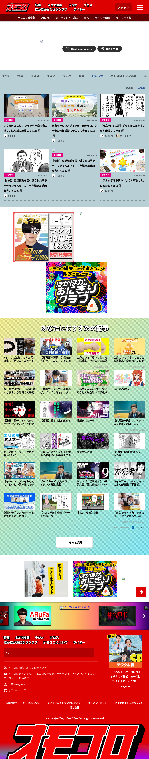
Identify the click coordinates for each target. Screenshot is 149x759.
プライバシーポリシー (98, 702)
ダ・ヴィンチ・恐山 (66, 17)
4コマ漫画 (22, 637)
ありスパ (77, 673)
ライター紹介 (102, 17)
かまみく (90, 673)
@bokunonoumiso (81, 48)
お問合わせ (12, 702)
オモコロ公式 (16, 667)
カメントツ (125, 135)
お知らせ (97, 76)
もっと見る (75, 542)
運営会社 (74, 707)
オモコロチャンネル (123, 76)
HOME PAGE (111, 48)
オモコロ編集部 (26, 17)
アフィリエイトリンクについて (63, 702)
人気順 (141, 88)
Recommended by (122, 527)
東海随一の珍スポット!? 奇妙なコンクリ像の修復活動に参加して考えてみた (74, 128)
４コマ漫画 (54, 5)
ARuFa (45, 17)
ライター (79, 9)
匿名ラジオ (63, 673)
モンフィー (10, 678)
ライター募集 (123, 17)
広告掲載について (32, 702)
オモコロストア (17, 690)
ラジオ (73, 5)
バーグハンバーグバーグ (67, 718)
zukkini (12, 135)
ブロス (88, 5)
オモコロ (18, 7)
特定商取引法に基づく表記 (129, 702)
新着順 (129, 88)
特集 (38, 5)
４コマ (51, 76)
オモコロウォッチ (44, 673)
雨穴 (86, 17)
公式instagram (16, 684)
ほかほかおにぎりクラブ (51, 9)
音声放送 (24, 678)
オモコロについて (55, 642)
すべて (6, 76)
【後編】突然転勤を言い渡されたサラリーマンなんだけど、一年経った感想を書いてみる (73, 165)
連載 (81, 76)
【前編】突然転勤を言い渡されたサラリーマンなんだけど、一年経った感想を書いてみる (25, 185)
